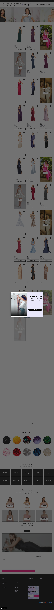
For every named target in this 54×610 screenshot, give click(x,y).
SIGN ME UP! (35, 309)
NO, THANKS (35, 312)
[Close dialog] (42, 293)
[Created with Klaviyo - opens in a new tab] (27, 317)
